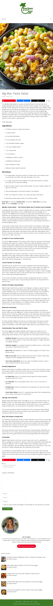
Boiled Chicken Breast (8, 466)
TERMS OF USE (26, 601)
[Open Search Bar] (51, 19)
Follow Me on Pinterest (28, 546)
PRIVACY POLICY (18, 601)
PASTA (5, 463)
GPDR (31, 601)
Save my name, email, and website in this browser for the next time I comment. (27, 504)
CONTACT (36, 601)
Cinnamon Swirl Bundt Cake (10, 465)
